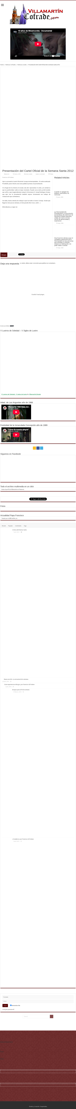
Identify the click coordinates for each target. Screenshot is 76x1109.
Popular (10, 526)
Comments (18, 526)
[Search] (51, 1016)
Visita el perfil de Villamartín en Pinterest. (12, 489)
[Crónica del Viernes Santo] (6, 603)
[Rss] (34, 448)
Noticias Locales (22, 64)
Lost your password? (8, 1009)
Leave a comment (40, 174)
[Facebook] (38, 448)
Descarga (12, 326)
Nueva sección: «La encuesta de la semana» (16, 679)
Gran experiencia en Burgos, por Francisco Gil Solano (19, 684)
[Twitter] (41, 448)
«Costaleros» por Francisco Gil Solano (23, 839)
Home (2, 64)
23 (21, 532)
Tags (25, 526)
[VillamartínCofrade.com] (38, 14)
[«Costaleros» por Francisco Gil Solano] (6, 912)
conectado (36, 263)
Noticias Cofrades (11, 64)
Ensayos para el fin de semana (20, 689)
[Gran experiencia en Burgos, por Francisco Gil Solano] (2, 685)
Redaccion (6, 174)
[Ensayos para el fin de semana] (6, 763)
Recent (4, 526)
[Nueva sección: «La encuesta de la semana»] (2, 679)
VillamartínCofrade (35, 394)
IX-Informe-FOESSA (4, 326)
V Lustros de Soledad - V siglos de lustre (14, 394)
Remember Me (15, 1005)
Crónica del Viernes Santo (19, 530)
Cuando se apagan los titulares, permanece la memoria (61, 193)
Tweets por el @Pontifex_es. (9, 518)
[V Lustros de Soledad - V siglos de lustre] (38, 362)
